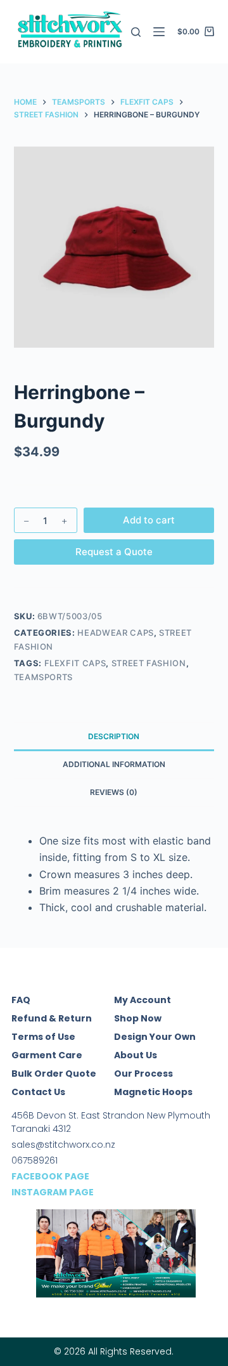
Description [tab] (113, 736)
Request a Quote (114, 552)
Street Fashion (148, 663)
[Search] (136, 32)
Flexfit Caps (75, 663)
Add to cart (149, 520)
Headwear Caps (115, 632)
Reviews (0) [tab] (113, 792)
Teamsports (43, 677)
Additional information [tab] (114, 764)
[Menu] (159, 31)
